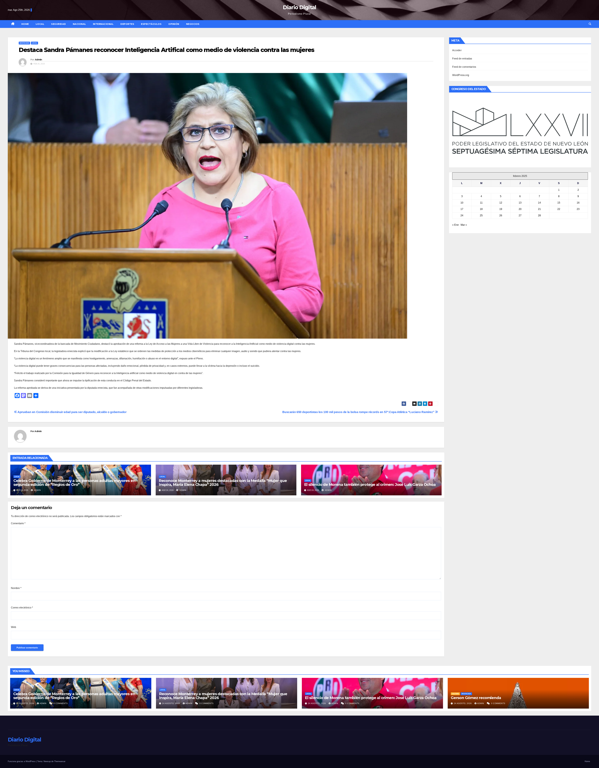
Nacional (79, 24)
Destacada (24, 43)
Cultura (455, 694)
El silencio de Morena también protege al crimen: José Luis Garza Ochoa (370, 484)
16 (578, 202)
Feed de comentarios (464, 67)
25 (481, 215)
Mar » (464, 225)
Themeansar (59, 761)
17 (461, 209)
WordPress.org (460, 75)
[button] (590, 24)
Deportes (127, 24)
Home (25, 24)
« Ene (455, 225)
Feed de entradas (462, 58)
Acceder (457, 50)
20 (520, 209)
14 (539, 202)
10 (461, 202)
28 (539, 215)
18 (481, 209)
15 (558, 202)
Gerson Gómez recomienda (476, 697)
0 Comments (61, 703)
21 (539, 209)
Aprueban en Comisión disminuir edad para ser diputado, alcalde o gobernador (71, 412)
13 (520, 202)
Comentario (18, 523)
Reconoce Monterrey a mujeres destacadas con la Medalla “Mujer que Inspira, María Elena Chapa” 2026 (223, 482)
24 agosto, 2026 (25, 703)
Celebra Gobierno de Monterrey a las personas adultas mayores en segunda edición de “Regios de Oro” (74, 482)
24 (461, 215)
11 (481, 202)
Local (40, 24)
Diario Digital (299, 7)
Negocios (193, 24)
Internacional (103, 24)
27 (520, 215)
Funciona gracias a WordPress (22, 761)
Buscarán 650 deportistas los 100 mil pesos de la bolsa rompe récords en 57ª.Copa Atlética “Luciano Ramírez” (358, 412)
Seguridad (58, 24)
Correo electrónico (22, 607)
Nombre (16, 588)
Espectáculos (151, 24)
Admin (38, 59)
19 (500, 209)
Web (13, 627)
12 (500, 202)
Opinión (173, 24)
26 (500, 215)
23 (578, 209)
